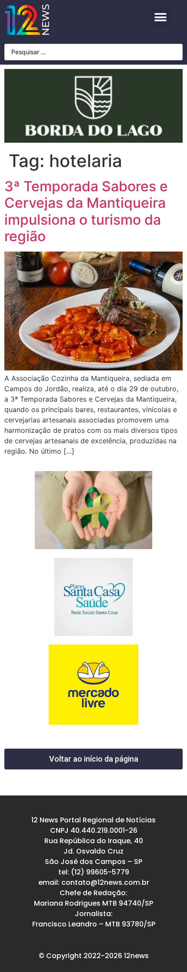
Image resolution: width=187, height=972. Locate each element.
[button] (160, 17)
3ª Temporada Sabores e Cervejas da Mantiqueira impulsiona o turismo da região (86, 211)
